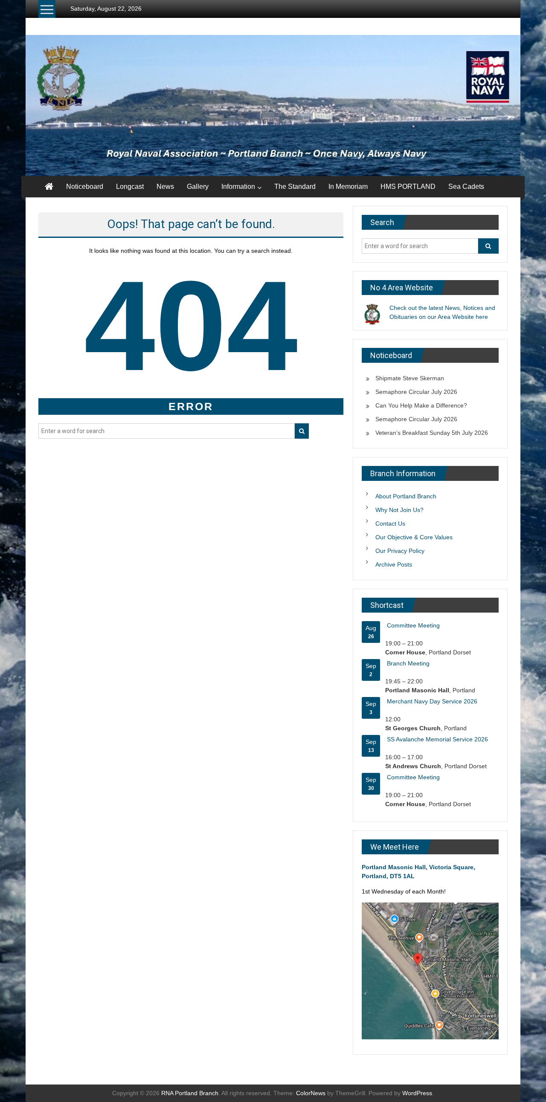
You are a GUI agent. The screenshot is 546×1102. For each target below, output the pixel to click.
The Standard (295, 186)
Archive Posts (393, 564)
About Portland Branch (405, 496)
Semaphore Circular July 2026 (416, 391)
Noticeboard (84, 186)
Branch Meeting (408, 663)
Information (238, 186)
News (165, 186)
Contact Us (390, 523)
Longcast (130, 186)
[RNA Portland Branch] (273, 105)
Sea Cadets (466, 186)
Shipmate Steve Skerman (409, 378)
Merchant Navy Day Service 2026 (432, 701)
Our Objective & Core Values (414, 537)
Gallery (198, 186)
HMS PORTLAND (408, 186)
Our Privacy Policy (399, 550)
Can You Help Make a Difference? (421, 405)
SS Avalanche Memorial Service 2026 (437, 739)
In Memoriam (348, 186)
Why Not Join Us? (399, 509)
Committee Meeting (413, 625)
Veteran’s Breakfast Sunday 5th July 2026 (431, 432)
